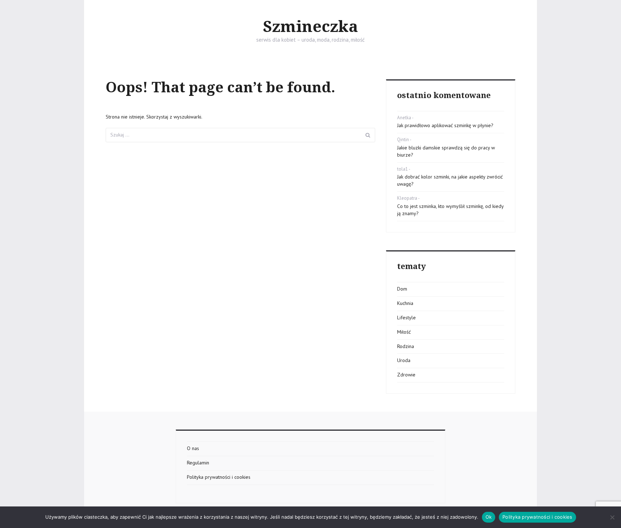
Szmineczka (310, 27)
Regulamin (198, 462)
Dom (402, 289)
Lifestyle (406, 317)
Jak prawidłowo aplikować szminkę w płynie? (445, 125)
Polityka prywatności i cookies (218, 477)
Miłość (404, 332)
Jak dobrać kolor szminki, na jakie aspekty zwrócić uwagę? (450, 180)
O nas (193, 448)
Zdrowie (406, 374)
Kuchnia (405, 303)
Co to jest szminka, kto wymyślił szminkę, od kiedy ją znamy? (450, 210)
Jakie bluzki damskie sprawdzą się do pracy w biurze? (446, 151)
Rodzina (405, 346)
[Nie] (612, 517)
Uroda (403, 360)
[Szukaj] (368, 135)
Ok (489, 517)
